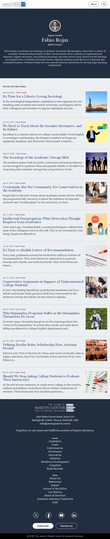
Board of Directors (55, 495)
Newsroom (55, 481)
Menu (94, 4)
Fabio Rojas (21, 92)
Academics (55, 441)
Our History (55, 492)
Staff (55, 502)
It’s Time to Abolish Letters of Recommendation (38, 250)
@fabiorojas (55, 44)
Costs (55, 444)
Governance (55, 451)
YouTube (61, 515)
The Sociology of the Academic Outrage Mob (36, 157)
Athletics (55, 458)
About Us (55, 478)
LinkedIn (74, 515)
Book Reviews (55, 468)
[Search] (104, 4)
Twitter (36, 515)
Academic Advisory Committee (55, 499)
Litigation (55, 465)
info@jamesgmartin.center (55, 423)
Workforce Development (55, 462)
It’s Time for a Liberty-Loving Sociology (32, 96)
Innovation (55, 455)
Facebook (48, 515)
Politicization (55, 448)
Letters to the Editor (55, 488)
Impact (55, 485)
